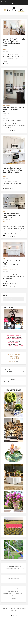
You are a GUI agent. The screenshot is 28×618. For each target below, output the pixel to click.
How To (4, 258)
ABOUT (13, 612)
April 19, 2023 (6, 219)
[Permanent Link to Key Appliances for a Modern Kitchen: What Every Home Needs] (14, 163)
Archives (6, 369)
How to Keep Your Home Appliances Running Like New (13, 109)
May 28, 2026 (6, 47)
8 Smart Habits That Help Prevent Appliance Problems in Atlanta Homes (14, 42)
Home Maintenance (7, 105)
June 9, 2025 (6, 113)
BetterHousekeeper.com (14, 337)
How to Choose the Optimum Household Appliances (11, 215)
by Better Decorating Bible (9, 269)
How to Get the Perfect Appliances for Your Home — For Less (12, 263)
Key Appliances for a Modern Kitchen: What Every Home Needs (12, 170)
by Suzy (5, 49)
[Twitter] (2, 1)
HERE (17, 361)
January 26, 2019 (7, 266)
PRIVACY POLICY (6, 612)
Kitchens (5, 37)
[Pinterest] (6, 1)
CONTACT (18, 612)
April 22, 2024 (6, 174)
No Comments (6, 51)
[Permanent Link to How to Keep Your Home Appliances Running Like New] (14, 103)
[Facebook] (4, 1)
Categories (13, 379)
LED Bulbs (11, 566)
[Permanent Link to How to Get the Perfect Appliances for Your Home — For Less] (14, 256)
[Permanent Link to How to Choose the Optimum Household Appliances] (14, 209)
